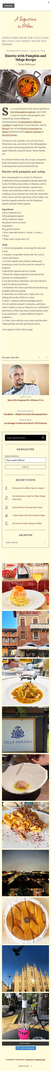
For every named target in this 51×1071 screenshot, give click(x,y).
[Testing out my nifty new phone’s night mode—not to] (25, 873)
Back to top (24, 1066)
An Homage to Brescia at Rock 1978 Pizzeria (25, 422)
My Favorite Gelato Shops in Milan (27, 523)
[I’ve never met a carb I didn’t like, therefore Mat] (25, 682)
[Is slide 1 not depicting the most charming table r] (25, 1016)
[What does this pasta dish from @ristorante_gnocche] (25, 825)
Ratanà (5, 128)
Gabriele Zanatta (33, 131)
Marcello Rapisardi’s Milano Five (25, 400)
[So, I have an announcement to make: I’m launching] (25, 968)
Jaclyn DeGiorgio (26, 64)
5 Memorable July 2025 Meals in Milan (28, 515)
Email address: (12, 456)
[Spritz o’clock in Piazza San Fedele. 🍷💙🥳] (25, 634)
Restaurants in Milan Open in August (28, 488)
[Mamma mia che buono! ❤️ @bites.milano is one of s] (25, 777)
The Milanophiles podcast (22, 111)
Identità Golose (9, 135)
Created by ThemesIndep (35, 1060)
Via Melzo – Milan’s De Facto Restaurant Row (25, 413)
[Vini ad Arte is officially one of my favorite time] (25, 729)
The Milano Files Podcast (17, 51)
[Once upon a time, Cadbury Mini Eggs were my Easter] (25, 920)
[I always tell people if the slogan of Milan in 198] (25, 586)
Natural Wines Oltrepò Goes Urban (27, 507)
